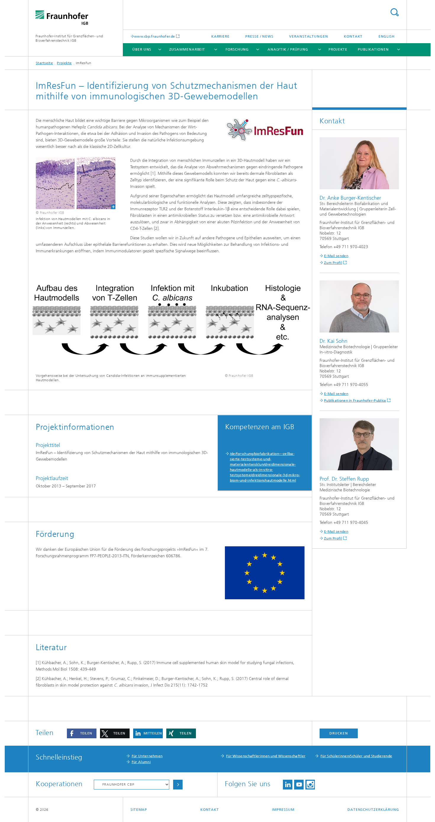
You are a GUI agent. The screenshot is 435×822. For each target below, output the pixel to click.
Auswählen (178, 784)
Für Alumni (141, 762)
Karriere (220, 36)
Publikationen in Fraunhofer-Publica (355, 400)
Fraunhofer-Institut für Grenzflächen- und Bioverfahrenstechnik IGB (69, 38)
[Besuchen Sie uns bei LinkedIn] (287, 784)
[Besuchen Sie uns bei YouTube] (299, 784)
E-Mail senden (336, 256)
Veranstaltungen (308, 36)
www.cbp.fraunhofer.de (154, 36)
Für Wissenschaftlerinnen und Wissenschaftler (265, 756)
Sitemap (138, 810)
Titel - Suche (394, 12)
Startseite (44, 63)
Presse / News (259, 36)
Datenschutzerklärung (373, 810)
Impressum (283, 810)
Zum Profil (333, 263)
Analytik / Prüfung (288, 49)
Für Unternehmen (147, 756)
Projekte (337, 49)
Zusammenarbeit (187, 49)
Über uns (141, 49)
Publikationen (373, 49)
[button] (81, 733)
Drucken (338, 733)
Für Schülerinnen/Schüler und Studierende (356, 756)
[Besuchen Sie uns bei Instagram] (310, 784)
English (386, 36)
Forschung (237, 49)
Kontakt (353, 36)
